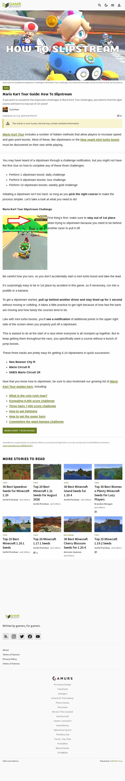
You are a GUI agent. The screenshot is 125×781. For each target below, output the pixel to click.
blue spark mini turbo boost (99, 139)
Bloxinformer (62, 748)
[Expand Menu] (112, 5)
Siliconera (62, 707)
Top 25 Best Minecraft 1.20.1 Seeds (13, 543)
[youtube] (38, 636)
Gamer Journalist (62, 720)
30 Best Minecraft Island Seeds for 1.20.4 (76, 491)
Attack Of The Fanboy (62, 698)
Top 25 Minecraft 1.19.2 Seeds (105, 541)
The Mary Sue (62, 734)
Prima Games (62, 702)
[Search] (99, 5)
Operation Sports (62, 729)
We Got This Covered (62, 711)
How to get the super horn (27, 416)
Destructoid (62, 716)
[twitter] (21, 636)
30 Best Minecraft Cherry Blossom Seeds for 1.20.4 (76, 543)
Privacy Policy (10, 659)
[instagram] (13, 636)
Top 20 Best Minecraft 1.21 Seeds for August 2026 (45, 493)
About (6, 650)
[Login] (119, 5)
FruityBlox (62, 743)
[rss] (6, 636)
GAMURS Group (116, 761)
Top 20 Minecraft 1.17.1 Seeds (44, 541)
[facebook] (30, 636)
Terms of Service (11, 654)
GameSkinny (62, 725)
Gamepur (62, 693)
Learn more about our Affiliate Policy (18, 445)
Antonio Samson (72, 552)
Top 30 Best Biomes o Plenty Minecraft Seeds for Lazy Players (108, 493)
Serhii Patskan (10, 499)
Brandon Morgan (103, 503)
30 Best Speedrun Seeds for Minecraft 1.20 (16, 491)
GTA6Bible (62, 752)
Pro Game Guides (62, 684)
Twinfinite (62, 689)
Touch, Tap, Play (62, 739)
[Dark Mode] (106, 5)
